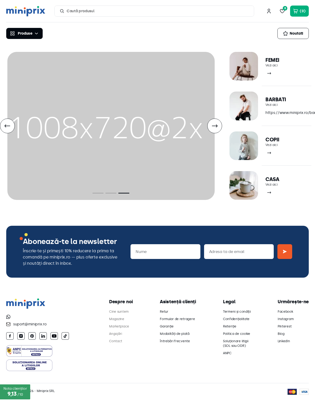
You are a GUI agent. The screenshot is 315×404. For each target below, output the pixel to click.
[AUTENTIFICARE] (268, 11)
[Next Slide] (214, 126)
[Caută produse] (62, 11)
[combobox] (154, 11)
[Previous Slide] (7, 126)
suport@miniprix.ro (29, 324)
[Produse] (24, 33)
